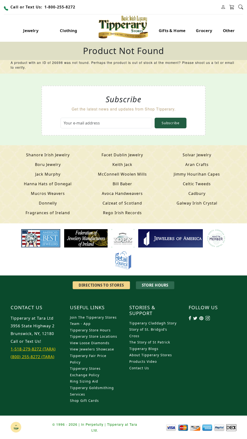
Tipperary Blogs (143, 348)
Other (229, 30)
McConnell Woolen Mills (122, 174)
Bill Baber (122, 183)
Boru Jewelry (48, 164)
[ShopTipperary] (123, 26)
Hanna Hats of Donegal (48, 183)
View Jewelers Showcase (92, 349)
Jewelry (31, 30)
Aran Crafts (197, 164)
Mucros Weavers (48, 193)
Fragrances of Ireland (48, 212)
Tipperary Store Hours (90, 330)
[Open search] (240, 7)
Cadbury (197, 193)
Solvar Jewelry (197, 155)
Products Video (143, 361)
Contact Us (139, 368)
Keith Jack (122, 164)
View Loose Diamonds (90, 343)
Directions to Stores (101, 285)
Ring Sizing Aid (84, 381)
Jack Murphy (48, 174)
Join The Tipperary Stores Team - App (93, 320)
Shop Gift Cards (84, 400)
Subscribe (170, 123)
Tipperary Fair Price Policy (88, 358)
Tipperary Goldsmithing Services (92, 391)
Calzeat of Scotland (122, 203)
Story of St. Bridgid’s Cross (148, 332)
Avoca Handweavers (122, 193)
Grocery (204, 30)
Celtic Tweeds (197, 183)
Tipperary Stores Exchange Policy (85, 371)
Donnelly (48, 203)
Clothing (68, 30)
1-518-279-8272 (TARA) (33, 349)
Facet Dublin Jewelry (122, 155)
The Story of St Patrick (149, 342)
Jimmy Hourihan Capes (197, 174)
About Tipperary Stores (150, 355)
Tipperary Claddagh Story (153, 323)
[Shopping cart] (231, 7)
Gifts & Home (172, 30)
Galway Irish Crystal (197, 203)
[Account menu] (223, 7)
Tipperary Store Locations (93, 336)
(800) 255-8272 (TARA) (33, 356)
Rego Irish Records (122, 212)
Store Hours (155, 285)
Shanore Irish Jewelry (48, 155)
